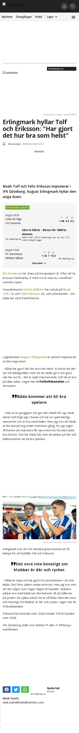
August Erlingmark (34, 357)
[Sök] (72, 6)
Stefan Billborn (33, 289)
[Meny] (73, 17)
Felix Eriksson (30, 294)
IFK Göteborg (12, 273)
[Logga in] (64, 6)
